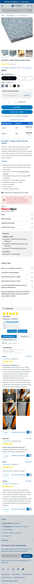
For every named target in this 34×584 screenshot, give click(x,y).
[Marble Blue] (2, 86)
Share (5, 432)
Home (2, 15)
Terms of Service (23, 560)
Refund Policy (16, 574)
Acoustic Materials (10, 15)
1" (9, 78)
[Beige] (10, 86)
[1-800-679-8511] (28, 6)
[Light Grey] (18, 86)
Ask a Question (12, 331)
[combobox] (17, 10)
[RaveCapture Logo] (8, 308)
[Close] (30, 197)
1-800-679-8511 (8, 530)
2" (25, 78)
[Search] (30, 10)
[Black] (14, 86)
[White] (22, 86)
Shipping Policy (27, 574)
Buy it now (17, 107)
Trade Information (19, 577)
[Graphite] (6, 86)
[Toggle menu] (2, 6)
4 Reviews (13, 64)
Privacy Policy (5, 562)
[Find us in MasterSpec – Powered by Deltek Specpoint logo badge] (9, 209)
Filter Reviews (7, 348)
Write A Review (22, 331)
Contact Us (6, 536)
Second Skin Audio (12, 581)
